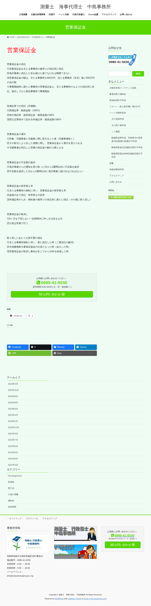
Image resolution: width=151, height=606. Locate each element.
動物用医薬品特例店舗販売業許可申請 (126, 155)
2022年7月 (13, 440)
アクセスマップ (116, 175)
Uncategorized (15, 475)
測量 (111, 163)
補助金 (11, 500)
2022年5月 (13, 452)
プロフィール (32, 518)
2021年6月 (13, 458)
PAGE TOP (144, 585)
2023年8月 (13, 402)
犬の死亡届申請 (118, 125)
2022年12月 (13, 427)
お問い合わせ (115, 182)
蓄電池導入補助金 (117, 94)
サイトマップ (15, 518)
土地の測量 (13, 494)
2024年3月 (13, 384)
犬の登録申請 (117, 119)
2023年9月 (13, 396)
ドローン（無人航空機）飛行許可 (124, 106)
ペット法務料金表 (117, 113)
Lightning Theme (74, 599)
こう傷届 (115, 131)
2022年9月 (13, 433)
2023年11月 (13, 390)
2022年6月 (13, 446)
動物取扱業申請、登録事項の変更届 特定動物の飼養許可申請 (126, 139)
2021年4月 (13, 465)
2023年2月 (13, 421)
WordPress (59, 599)
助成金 (11, 482)
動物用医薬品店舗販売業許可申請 (126, 147)
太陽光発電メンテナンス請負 (122, 88)
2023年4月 (13, 415)
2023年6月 (13, 409)
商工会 (11, 488)
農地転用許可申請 (117, 100)
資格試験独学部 (116, 169)
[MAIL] (120, 197)
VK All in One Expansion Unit (94, 599)
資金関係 (12, 507)
